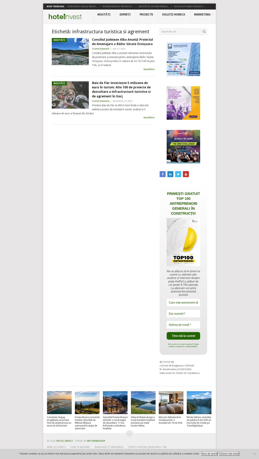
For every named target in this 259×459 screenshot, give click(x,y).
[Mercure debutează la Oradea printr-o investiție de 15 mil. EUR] (171, 402)
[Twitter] (178, 174)
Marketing (202, 14)
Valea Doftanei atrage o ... (189, 6)
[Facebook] (163, 174)
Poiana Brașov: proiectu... (118, 6)
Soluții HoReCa (173, 14)
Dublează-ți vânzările (109, 447)
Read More (149, 69)
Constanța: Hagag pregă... (82, 6)
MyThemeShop (96, 440)
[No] (254, 454)
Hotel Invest (65, 16)
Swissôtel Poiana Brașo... (153, 6)
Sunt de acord (209, 453)
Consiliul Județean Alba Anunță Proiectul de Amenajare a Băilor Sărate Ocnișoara (122, 42)
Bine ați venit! (56, 447)
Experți (125, 14)
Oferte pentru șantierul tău (147, 447)
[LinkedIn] (170, 174)
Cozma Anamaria (100, 48)
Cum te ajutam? (80, 447)
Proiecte (146, 14)
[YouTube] (186, 174)
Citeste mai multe (229, 453)
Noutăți (103, 14)
